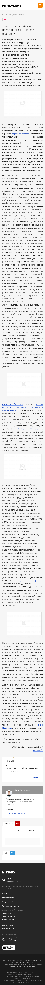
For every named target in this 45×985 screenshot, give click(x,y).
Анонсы (10, 760)
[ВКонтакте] (5, 19)
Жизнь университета (11, 906)
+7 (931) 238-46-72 (8, 916)
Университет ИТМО (26, 831)
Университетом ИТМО (34, 961)
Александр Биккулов (12, 404)
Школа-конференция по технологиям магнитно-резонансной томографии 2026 (22, 767)
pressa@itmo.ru (8, 928)
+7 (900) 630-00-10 (8, 913)
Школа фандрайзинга (30, 429)
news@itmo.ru (18, 813)
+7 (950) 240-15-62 (8, 919)
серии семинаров (21, 133)
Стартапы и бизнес (10, 902)
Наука (4, 893)
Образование (8, 898)
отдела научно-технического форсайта (27, 581)
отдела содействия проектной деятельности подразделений (22, 407)
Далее (35, 777)
